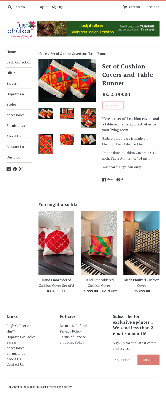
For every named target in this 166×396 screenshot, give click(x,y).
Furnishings (15, 125)
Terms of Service (73, 336)
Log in (42, 7)
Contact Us (15, 146)
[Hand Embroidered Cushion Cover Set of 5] (56, 243)
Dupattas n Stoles (15, 99)
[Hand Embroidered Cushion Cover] (99, 243)
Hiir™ (11, 72)
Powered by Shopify (59, 387)
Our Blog (13, 157)
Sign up (57, 7)
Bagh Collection (18, 62)
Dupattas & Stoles (20, 336)
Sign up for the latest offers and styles (134, 346)
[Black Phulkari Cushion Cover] (141, 243)
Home (11, 51)
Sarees (11, 83)
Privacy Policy (70, 331)
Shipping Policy (72, 342)
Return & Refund (73, 325)
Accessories (15, 114)
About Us (13, 136)
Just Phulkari (38, 387)
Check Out (152, 7)
